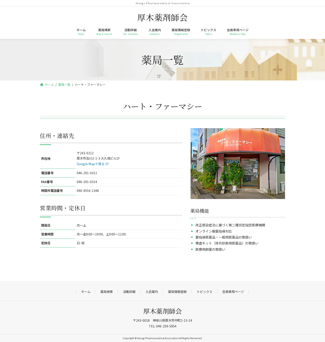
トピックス (204, 291)
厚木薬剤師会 (162, 310)
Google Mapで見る (90, 163)
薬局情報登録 (177, 291)
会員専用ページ (233, 291)
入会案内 (151, 291)
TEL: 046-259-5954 (162, 326)
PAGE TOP (320, 338)
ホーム (85, 291)
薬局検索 (106, 291)
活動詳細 (129, 291)
